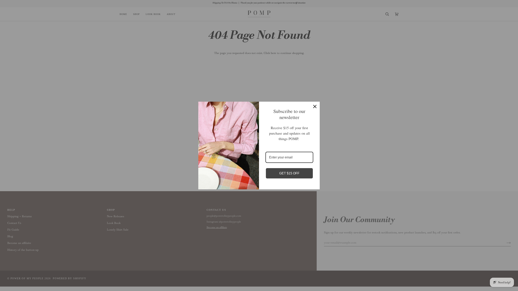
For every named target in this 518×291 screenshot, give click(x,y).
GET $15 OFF (289, 173)
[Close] (315, 106)
